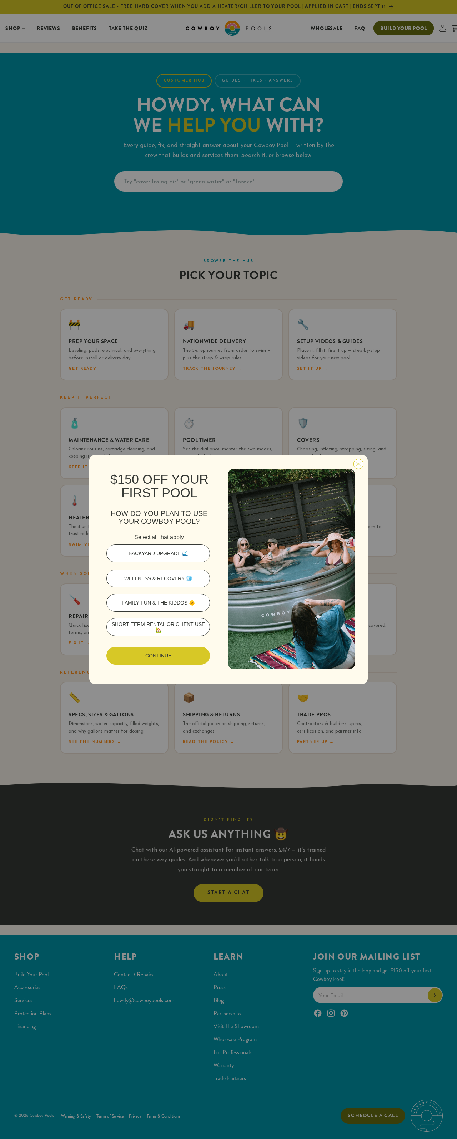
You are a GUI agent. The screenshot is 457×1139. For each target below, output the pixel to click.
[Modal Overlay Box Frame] (228, 569)
